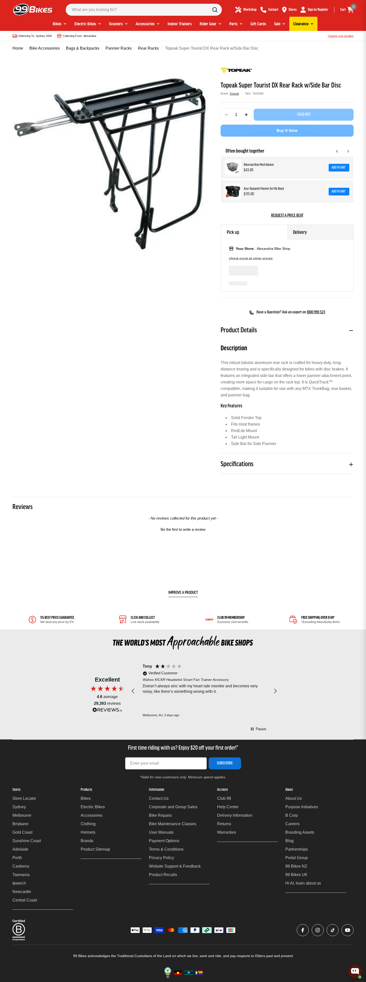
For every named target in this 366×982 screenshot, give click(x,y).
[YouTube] (348, 930)
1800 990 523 (316, 312)
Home (17, 48)
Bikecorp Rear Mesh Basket (259, 165)
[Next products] (348, 151)
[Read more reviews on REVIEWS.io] (107, 711)
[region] (204, 691)
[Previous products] (337, 151)
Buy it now (287, 130)
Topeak (234, 93)
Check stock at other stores (251, 258)
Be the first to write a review (183, 529)
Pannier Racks (119, 48)
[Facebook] (303, 930)
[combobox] (144, 10)
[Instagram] (318, 930)
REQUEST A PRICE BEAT (287, 215)
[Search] (215, 10)
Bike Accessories (44, 48)
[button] (183, 529)
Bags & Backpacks (82, 48)
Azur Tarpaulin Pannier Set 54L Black (264, 189)
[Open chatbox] (355, 972)
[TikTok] (333, 930)
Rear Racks (148, 48)
